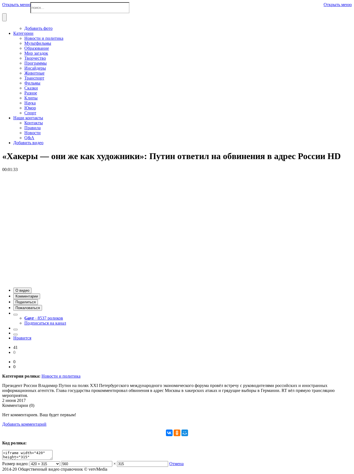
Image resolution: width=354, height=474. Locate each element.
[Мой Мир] (184, 433)
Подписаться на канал (45, 323)
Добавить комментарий (24, 424)
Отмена (176, 463)
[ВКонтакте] (169, 433)
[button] (22, 290)
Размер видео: (15, 463)
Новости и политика (60, 376)
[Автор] (15, 314)
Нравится (22, 338)
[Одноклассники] (177, 433)
